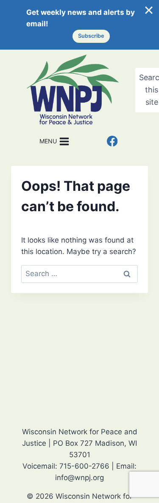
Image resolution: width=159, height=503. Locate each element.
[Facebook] (112, 141)
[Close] (149, 10)
